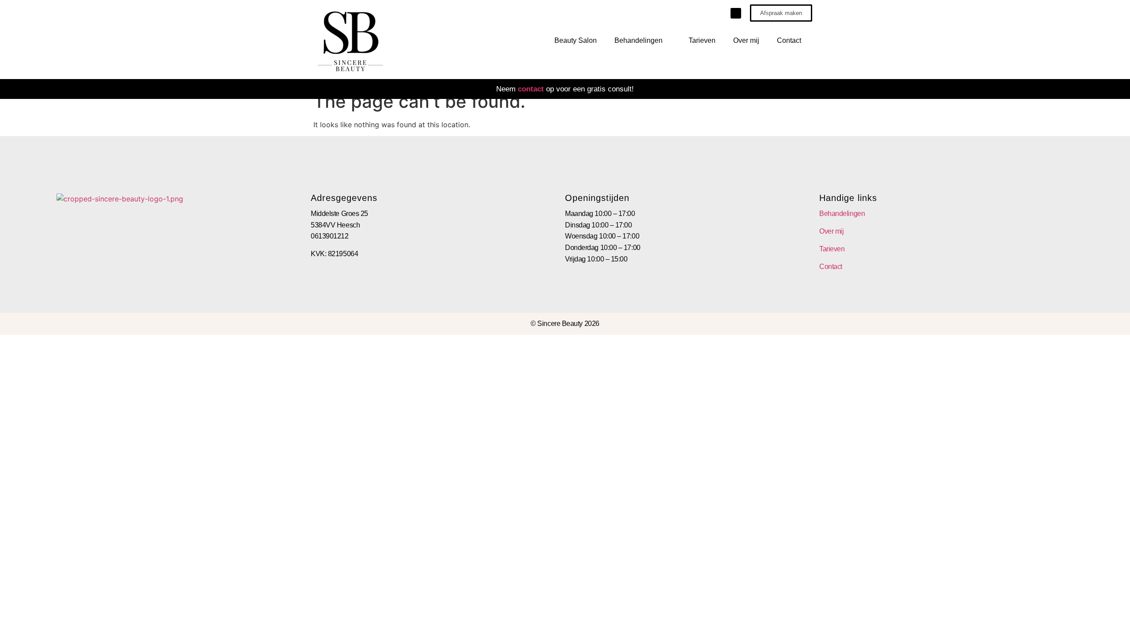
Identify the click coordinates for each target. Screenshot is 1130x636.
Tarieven (702, 40)
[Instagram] (736, 13)
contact (531, 89)
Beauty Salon (575, 40)
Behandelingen (638, 40)
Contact (789, 40)
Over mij (746, 40)
